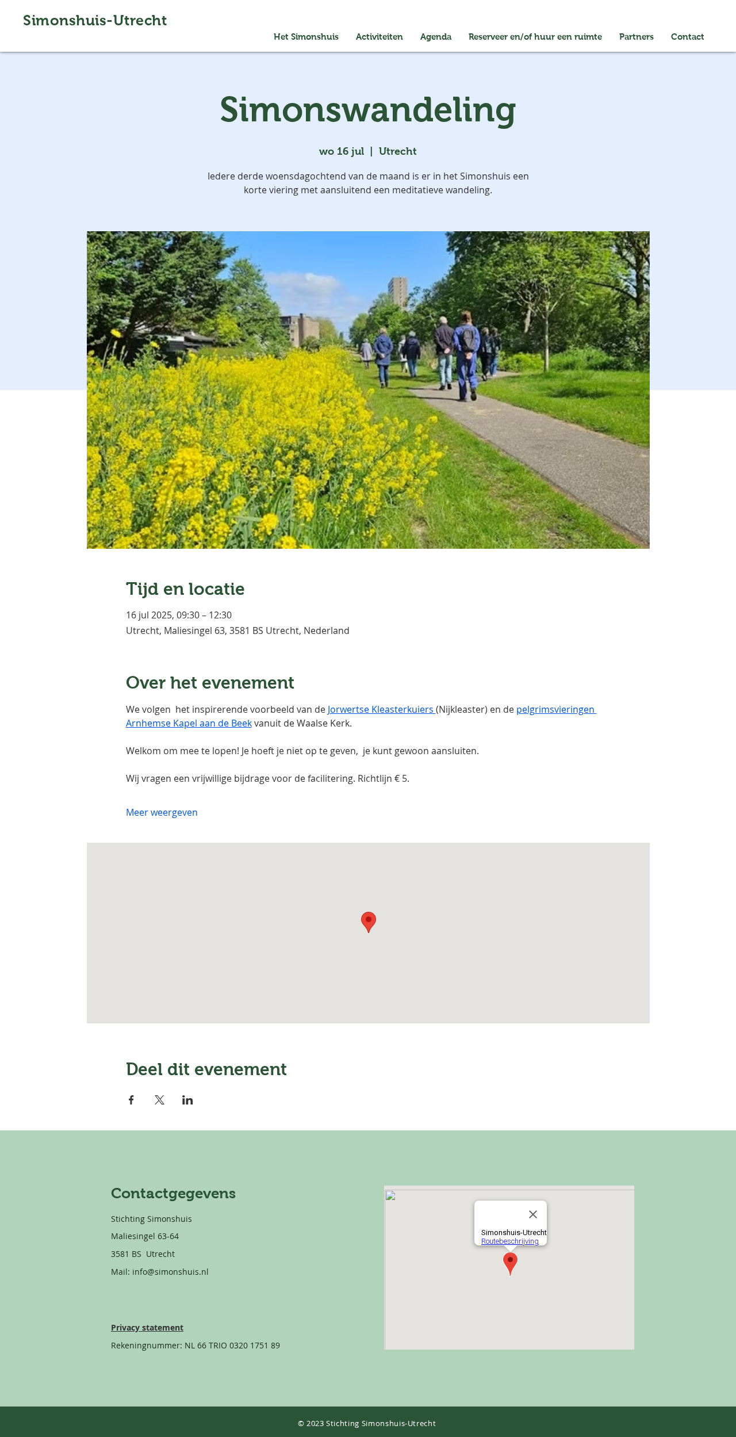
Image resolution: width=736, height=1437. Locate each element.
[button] (535, 37)
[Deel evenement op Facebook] (131, 1099)
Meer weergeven (162, 812)
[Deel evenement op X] (159, 1099)
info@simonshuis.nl (170, 1271)
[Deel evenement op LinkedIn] (187, 1099)
